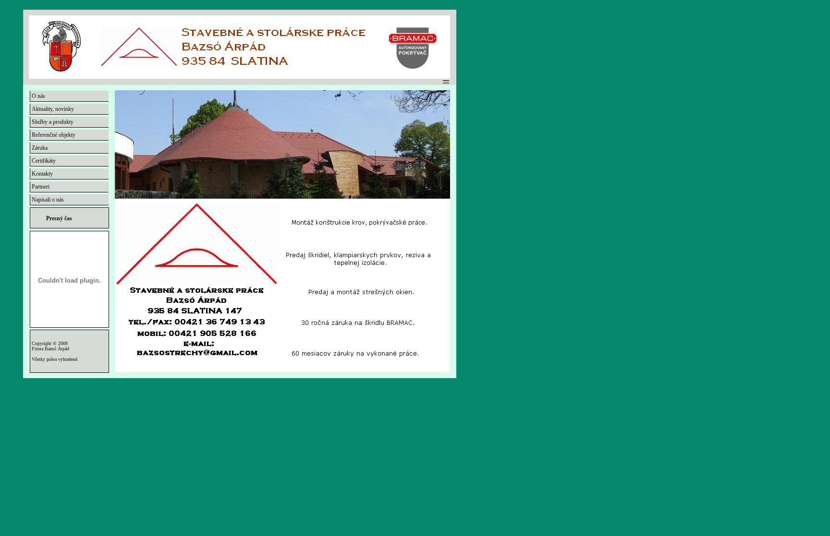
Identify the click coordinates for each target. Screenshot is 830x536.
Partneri (39, 186)
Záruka (39, 147)
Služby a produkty (51, 122)
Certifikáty (43, 160)
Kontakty (41, 173)
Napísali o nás (47, 199)
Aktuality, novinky (52, 109)
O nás (37, 96)
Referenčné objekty (52, 134)
